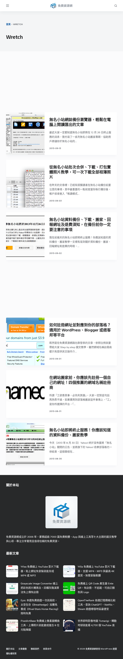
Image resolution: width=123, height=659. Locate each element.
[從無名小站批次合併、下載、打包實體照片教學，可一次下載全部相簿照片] (25, 183)
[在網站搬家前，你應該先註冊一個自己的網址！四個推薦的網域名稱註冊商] (25, 394)
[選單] (7, 5)
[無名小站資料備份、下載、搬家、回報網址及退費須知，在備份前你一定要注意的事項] (25, 236)
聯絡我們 (35, 649)
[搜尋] (116, 5)
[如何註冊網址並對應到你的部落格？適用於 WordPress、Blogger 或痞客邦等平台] (25, 341)
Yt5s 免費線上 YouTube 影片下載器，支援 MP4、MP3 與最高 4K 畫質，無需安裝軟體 (96, 571)
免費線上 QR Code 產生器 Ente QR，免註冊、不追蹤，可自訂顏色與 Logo (96, 588)
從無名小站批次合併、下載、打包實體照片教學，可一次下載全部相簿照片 (80, 172)
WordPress (106, 649)
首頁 (8, 24)
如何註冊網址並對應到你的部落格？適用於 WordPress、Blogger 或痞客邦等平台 (80, 330)
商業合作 (47, 649)
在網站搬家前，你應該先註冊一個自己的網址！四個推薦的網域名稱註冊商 (80, 382)
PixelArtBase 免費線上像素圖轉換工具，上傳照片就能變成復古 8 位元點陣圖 (40, 625)
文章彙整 (22, 649)
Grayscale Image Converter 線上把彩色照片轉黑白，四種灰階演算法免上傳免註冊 (40, 588)
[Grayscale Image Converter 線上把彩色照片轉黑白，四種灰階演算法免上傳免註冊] (12, 588)
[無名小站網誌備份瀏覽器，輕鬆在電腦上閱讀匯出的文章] (25, 133)
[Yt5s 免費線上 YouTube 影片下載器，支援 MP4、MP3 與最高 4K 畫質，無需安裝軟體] (69, 571)
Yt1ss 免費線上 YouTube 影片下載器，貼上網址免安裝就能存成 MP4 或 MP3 (40, 571)
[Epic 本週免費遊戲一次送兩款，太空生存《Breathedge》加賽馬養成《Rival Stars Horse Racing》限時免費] (12, 605)
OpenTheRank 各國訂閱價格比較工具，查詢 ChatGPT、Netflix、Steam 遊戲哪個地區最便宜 (96, 605)
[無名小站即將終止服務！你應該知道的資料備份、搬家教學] (25, 444)
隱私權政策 (11, 653)
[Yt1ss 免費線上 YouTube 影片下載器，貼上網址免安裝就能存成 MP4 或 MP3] (12, 571)
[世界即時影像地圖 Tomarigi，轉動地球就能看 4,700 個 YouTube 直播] (69, 626)
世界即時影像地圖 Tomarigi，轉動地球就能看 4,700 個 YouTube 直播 (97, 625)
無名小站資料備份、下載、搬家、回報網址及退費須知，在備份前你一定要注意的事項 (80, 224)
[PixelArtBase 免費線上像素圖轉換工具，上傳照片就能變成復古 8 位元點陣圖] (12, 626)
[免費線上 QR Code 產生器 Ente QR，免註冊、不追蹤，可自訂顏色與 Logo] (69, 588)
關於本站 (10, 649)
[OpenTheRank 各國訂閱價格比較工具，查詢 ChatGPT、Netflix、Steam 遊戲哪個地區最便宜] (69, 605)
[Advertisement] (61, 83)
